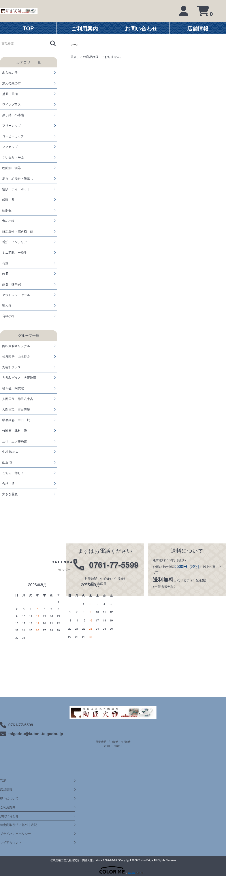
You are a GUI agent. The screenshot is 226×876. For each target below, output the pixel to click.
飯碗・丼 (8, 199)
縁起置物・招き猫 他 (17, 231)
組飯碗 (6, 210)
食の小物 (8, 220)
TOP (3, 780)
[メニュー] (219, 11)
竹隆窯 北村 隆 (14, 430)
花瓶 (5, 263)
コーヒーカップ (13, 136)
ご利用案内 (7, 807)
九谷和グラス (11, 367)
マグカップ (10, 146)
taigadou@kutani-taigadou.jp (35, 734)
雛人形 (6, 305)
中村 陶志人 (10, 451)
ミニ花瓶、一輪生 (14, 252)
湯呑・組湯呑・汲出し (17, 178)
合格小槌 (8, 316)
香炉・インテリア (14, 242)
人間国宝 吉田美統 (16, 409)
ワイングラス (11, 104)
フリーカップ (11, 125)
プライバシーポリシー (15, 833)
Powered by (90, 871)
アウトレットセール (16, 294)
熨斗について (9, 798)
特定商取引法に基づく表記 (18, 824)
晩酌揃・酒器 (11, 168)
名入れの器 (10, 72)
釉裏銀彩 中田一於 (16, 420)
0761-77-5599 (20, 725)
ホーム (75, 44)
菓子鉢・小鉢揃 (13, 115)
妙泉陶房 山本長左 (16, 356)
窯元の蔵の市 (11, 83)
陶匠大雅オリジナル (16, 346)
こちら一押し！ (13, 473)
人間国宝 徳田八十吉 (17, 398)
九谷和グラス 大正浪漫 (19, 377)
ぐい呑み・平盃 (13, 157)
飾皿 (5, 273)
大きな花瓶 (10, 494)
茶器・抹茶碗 (11, 284)
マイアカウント (11, 842)
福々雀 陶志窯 (13, 388)
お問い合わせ (9, 816)
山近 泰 (7, 462)
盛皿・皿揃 (10, 93)
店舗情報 (6, 789)
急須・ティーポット (16, 189)
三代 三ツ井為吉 (14, 441)
